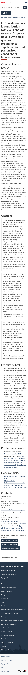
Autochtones (5, 639)
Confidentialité (5, 671)
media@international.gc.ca (10, 521)
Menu (7, 13)
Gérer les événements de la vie (10, 650)
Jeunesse (3, 646)
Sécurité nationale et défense (9, 613)
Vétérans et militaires (7, 642)
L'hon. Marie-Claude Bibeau (9, 540)
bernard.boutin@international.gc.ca (13, 510)
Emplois (3, 584)
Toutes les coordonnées (8, 570)
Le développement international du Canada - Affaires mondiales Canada (13, 528)
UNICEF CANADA (9, 481)
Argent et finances (6, 631)
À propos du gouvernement (9, 578)
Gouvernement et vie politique (10, 548)
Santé (3, 602)
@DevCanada (22, 524)
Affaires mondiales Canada (17, 18)
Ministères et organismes (8, 574)
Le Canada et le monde (8, 628)
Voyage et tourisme (7, 591)
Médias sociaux (5, 656)
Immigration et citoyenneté (9, 587)
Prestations (4, 598)
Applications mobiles (7, 660)
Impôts (3, 606)
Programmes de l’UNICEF (12, 454)
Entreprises (4, 595)
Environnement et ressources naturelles (13, 609)
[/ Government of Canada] (10, 2)
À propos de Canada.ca (8, 664)
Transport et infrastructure (9, 624)
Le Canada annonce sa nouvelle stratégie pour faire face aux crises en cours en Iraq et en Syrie (15, 485)
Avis (2, 667)
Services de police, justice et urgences (12, 620)
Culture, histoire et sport (8, 617)
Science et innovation (7, 635)
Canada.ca (4, 18)
